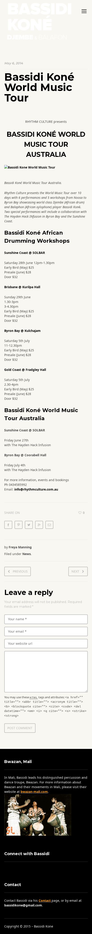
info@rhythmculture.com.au (36, 489)
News (26, 554)
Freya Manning (20, 547)
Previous (20, 571)
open (84, 11)
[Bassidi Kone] (39, 20)
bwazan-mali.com (34, 791)
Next (75, 571)
